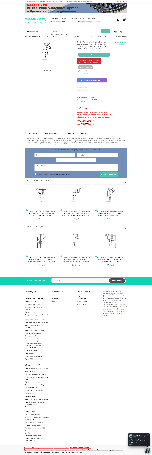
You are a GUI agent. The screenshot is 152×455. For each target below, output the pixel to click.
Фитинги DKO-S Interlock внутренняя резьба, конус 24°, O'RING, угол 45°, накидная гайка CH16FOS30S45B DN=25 (110, 213)
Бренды (81, 18)
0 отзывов (120, 44)
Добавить (94, 54)
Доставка (73, 18)
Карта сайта (81, 304)
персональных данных (63, 174)
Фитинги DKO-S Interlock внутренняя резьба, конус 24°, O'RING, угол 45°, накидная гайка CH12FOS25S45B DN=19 (76, 259)
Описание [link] (32, 134)
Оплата (64, 18)
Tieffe (92, 97)
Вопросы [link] (71, 134)
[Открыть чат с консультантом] (147, 450)
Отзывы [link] (85, 134)
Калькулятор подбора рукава (89, 22)
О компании (55, 18)
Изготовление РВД (58, 22)
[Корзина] (124, 20)
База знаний (71, 22)
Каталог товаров (35, 31)
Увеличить (49, 70)
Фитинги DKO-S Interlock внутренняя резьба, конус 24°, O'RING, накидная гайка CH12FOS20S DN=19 (110, 259)
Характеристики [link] (52, 134)
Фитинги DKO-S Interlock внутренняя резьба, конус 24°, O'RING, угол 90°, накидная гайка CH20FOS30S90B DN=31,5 (76, 213)
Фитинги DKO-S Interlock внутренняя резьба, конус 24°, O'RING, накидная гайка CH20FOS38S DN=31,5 (41, 213)
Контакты (90, 18)
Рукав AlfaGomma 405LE (62, 34)
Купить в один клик (85, 67)
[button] (86, 90)
